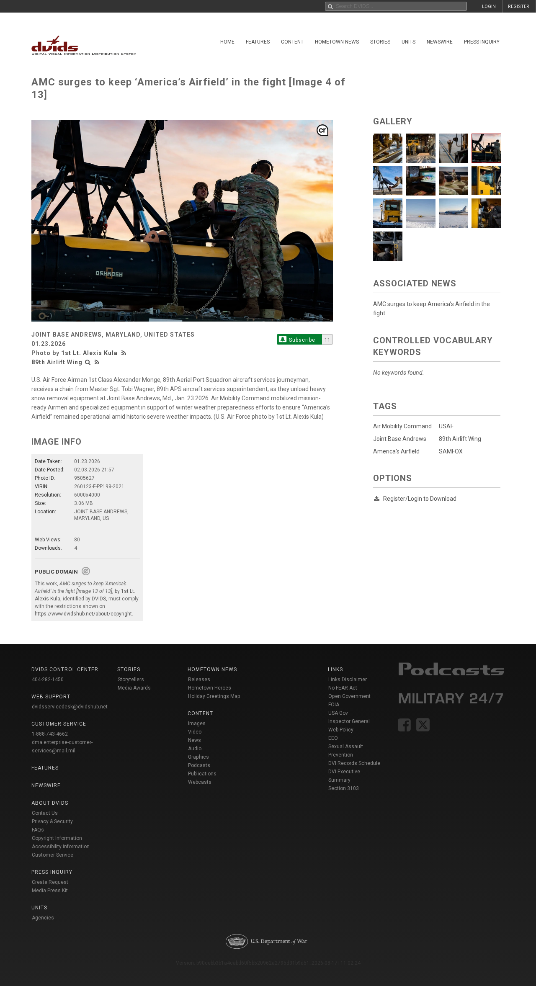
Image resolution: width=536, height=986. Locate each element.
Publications (202, 774)
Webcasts (199, 782)
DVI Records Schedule (354, 763)
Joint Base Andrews (399, 438)
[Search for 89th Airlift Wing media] (88, 362)
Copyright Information (57, 838)
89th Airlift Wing (56, 362)
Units (408, 42)
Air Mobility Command (402, 426)
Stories (380, 42)
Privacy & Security (52, 821)
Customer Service (52, 855)
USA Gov (338, 713)
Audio (194, 749)
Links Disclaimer (347, 679)
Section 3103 (343, 788)
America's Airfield (396, 451)
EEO (333, 738)
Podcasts (199, 765)
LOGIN (489, 6)
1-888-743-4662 (50, 734)
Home (227, 42)
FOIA (333, 705)
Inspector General (349, 721)
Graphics (198, 757)
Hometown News (337, 42)
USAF (446, 426)
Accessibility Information (61, 847)
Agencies (43, 918)
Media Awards (134, 688)
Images (197, 723)
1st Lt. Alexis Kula (89, 353)
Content (292, 42)
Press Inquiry (482, 42)
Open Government (349, 696)
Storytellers (131, 679)
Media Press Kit (50, 890)
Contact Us (45, 813)
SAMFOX (451, 451)
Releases (199, 679)
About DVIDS (49, 803)
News (194, 740)
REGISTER (518, 6)
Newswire (440, 42)
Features (258, 42)
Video (194, 732)
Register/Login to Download (419, 498)
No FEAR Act (342, 688)
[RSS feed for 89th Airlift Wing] (97, 362)
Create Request (50, 882)
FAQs (38, 830)
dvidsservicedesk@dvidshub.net (70, 707)
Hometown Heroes (209, 688)
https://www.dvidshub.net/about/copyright (83, 614)
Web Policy (340, 730)
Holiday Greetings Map (214, 696)
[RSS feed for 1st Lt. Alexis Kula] (124, 353)
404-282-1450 (48, 679)
